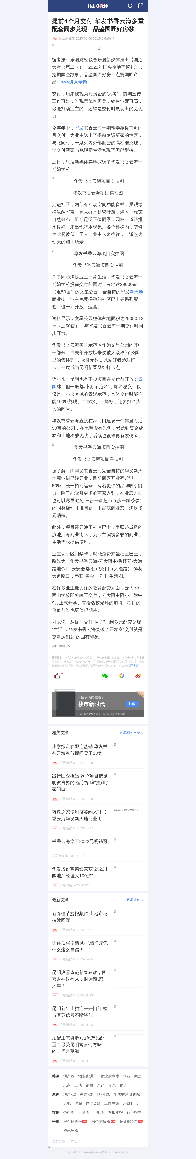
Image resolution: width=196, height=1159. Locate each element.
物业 (126, 1076)
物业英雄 (93, 1103)
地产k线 (69, 1094)
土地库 (98, 1112)
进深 (78, 1103)
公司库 (68, 1112)
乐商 (67, 1085)
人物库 (83, 1112)
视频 (89, 1085)
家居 (138, 1076)
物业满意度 (110, 1076)
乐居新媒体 (67, 38)
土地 (78, 1085)
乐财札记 (130, 1103)
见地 (67, 1103)
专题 (112, 1085)
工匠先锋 (111, 1103)
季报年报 (115, 1112)
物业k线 (103, 1094)
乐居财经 (58, 1142)
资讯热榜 (70, 1131)
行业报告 (134, 1112)
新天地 (136, 291)
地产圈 (68, 1076)
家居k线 (86, 1094)
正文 (74, 1142)
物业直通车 (87, 1076)
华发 (79, 127)
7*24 (101, 1085)
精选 (123, 1085)
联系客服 (133, 665)
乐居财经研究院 (127, 1094)
